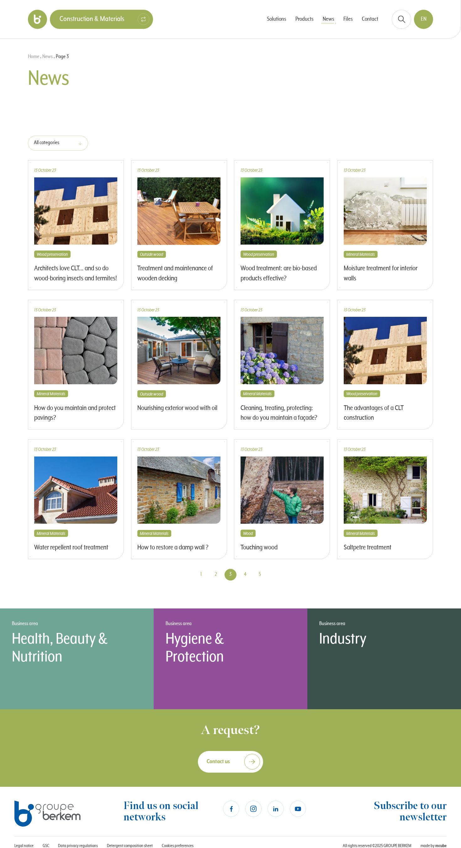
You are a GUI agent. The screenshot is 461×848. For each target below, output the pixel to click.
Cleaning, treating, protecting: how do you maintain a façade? (279, 413)
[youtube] (298, 809)
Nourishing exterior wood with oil (177, 408)
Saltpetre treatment (367, 547)
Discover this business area (50, 692)
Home (33, 57)
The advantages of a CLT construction (374, 413)
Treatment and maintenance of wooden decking (175, 273)
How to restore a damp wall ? (173, 547)
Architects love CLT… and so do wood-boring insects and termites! (75, 273)
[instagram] (253, 809)
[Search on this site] (401, 19)
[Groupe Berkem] (37, 19)
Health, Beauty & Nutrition (60, 648)
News (47, 57)
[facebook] (231, 809)
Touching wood (259, 547)
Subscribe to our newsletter (410, 812)
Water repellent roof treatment (71, 547)
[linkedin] (276, 809)
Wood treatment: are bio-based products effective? (279, 273)
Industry (342, 639)
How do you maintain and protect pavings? (75, 413)
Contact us (218, 761)
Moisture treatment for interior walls (380, 273)
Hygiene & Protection (195, 648)
